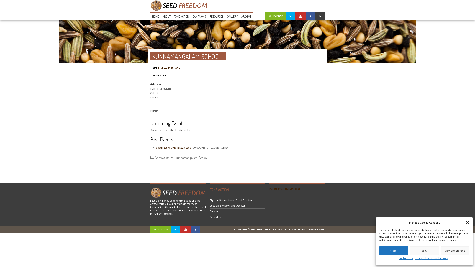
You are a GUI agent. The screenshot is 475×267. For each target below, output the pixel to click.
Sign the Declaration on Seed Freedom (231, 200)
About (167, 16)
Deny (424, 250)
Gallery (232, 16)
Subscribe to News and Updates (227, 205)
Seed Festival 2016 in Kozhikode (173, 147)
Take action (181, 16)
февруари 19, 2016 (166, 68)
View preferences (455, 250)
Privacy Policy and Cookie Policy (431, 258)
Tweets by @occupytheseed (284, 188)
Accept (393, 250)
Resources (216, 16)
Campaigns (199, 16)
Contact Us (216, 217)
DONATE (278, 16)
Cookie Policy (406, 258)
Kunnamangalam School (187, 56)
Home (155, 16)
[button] (467, 222)
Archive (246, 16)
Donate (214, 211)
